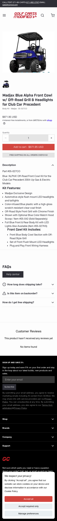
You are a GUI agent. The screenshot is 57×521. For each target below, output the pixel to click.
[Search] (41, 15)
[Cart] (51, 15)
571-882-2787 (33, 2)
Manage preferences (28, 513)
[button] (28, 147)
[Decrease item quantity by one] (6, 138)
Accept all (28, 499)
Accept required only (29, 506)
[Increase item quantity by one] (51, 138)
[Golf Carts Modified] (25, 15)
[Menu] (5, 15)
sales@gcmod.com (10, 5)
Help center (13, 274)
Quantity (5, 132)
